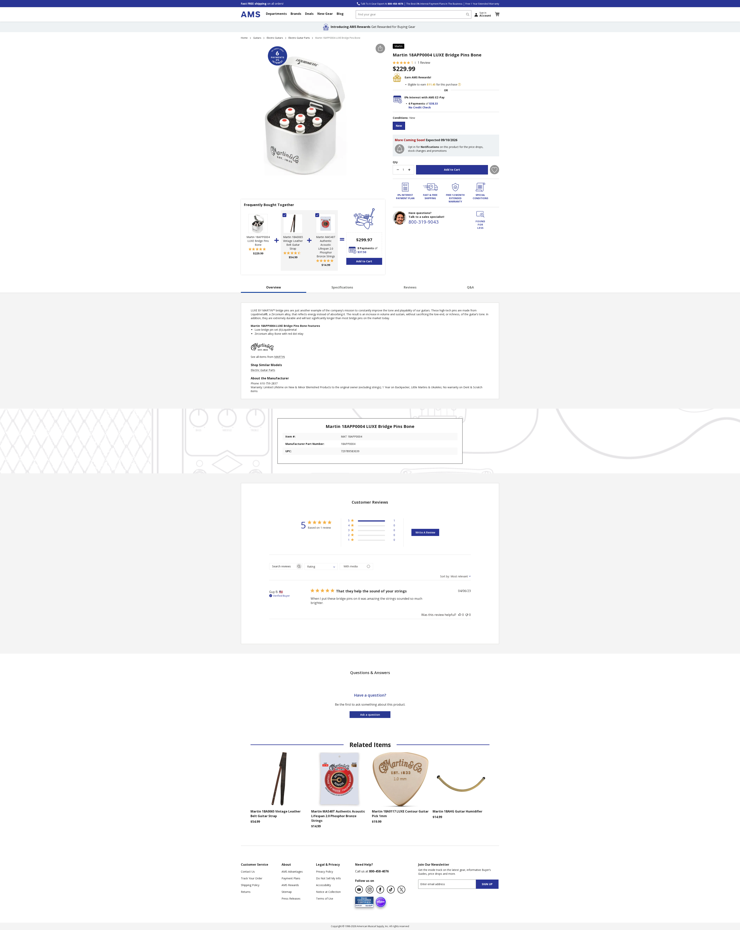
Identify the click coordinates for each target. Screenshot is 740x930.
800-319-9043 (424, 222)
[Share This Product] (380, 48)
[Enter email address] (450, 884)
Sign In (485, 14)
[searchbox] (282, 566)
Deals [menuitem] (309, 14)
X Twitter (401, 889)
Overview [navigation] (273, 287)
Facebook (380, 889)
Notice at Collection (328, 892)
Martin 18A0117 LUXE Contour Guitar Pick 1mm (400, 813)
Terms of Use (324, 898)
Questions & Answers (370, 672)
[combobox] (413, 14)
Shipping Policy (250, 885)
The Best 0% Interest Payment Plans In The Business (434, 3)
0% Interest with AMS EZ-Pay (424, 97)
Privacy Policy (324, 871)
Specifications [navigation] (342, 287)
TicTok (391, 889)
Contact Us (248, 871)
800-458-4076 (379, 871)
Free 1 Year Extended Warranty (482, 3)
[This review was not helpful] (466, 615)
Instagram (369, 889)
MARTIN (279, 357)
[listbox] (446, 126)
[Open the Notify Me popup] (399, 149)
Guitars (257, 37)
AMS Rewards (290, 885)
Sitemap (287, 892)
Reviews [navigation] (410, 287)
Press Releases (291, 898)
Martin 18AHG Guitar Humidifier (457, 811)
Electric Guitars (275, 37)
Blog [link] (340, 14)
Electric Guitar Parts (299, 37)
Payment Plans (291, 878)
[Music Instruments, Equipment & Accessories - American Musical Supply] (250, 14)
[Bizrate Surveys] (368, 905)
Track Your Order (251, 878)
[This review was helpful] (459, 615)
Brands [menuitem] (296, 14)
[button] (497, 14)
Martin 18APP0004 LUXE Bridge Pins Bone (258, 241)
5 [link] (412, 62)
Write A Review (425, 532)
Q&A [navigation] (470, 287)
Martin (398, 46)
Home (244, 37)
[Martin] (262, 353)
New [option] (399, 125)
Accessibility (323, 885)
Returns (246, 892)
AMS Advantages (292, 871)
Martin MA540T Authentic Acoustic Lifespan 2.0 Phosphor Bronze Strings (326, 246)
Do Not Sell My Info (328, 878)
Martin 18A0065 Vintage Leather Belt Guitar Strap (293, 242)
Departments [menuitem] (276, 14)
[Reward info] (459, 84)
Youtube (359, 889)
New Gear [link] (325, 14)
